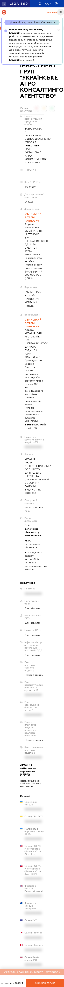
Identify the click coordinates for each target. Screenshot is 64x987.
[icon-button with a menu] (60, 12)
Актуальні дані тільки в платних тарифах (32, 971)
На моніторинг (46, 983)
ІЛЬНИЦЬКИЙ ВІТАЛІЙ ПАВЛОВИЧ (33, 217)
